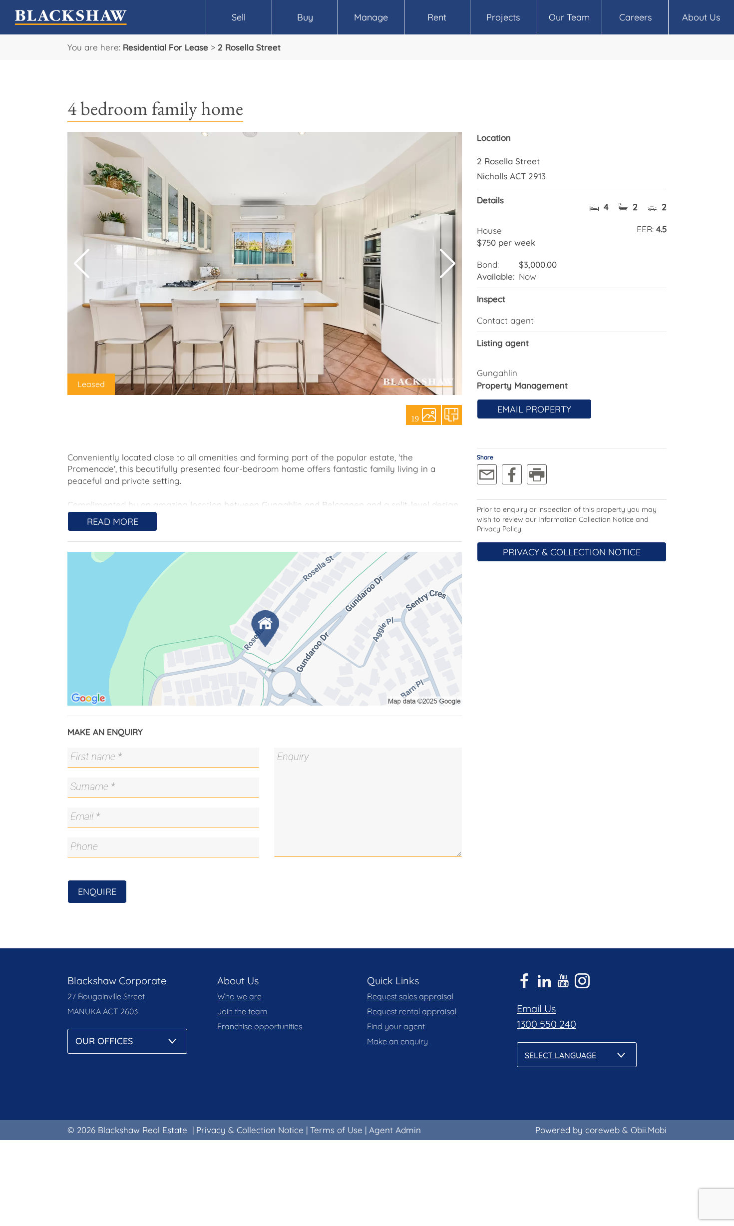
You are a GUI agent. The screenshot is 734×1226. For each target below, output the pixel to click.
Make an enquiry (397, 1041)
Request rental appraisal (411, 1011)
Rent (436, 17)
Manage (371, 17)
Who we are (239, 996)
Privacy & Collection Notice (572, 552)
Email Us (536, 1008)
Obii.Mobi (649, 1130)
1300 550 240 (546, 1024)
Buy (305, 17)
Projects (503, 17)
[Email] (487, 474)
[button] (447, 264)
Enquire (97, 891)
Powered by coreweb (577, 1130)
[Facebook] (512, 474)
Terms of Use (336, 1130)
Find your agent (396, 1026)
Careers (635, 17)
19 (415, 418)
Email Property (534, 409)
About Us (701, 17)
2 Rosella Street (249, 47)
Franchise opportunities (259, 1026)
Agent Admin (395, 1130)
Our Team (569, 17)
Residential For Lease (165, 47)
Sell (239, 17)
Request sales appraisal (410, 996)
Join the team (242, 1011)
